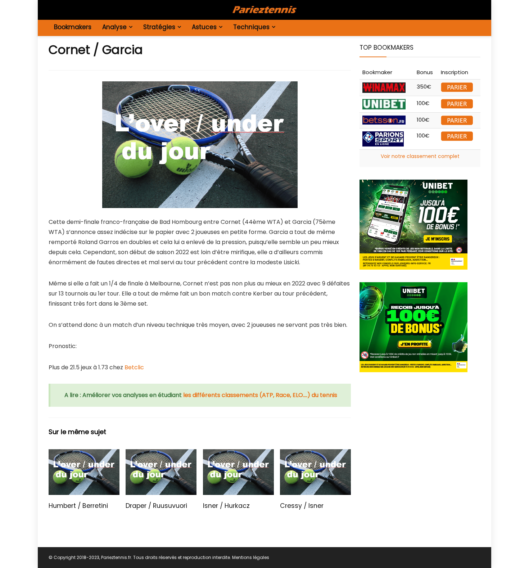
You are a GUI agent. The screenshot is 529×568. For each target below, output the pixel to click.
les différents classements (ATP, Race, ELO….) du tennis (260, 395)
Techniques (251, 27)
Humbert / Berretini (78, 505)
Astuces (204, 27)
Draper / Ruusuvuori (156, 505)
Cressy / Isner (302, 505)
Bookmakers (72, 27)
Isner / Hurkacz (226, 505)
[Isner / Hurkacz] (238, 454)
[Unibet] (413, 184)
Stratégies (159, 27)
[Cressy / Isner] (315, 454)
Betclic (134, 367)
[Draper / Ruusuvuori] (161, 454)
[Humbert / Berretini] (84, 454)
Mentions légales (250, 557)
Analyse (114, 27)
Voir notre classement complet (420, 156)
